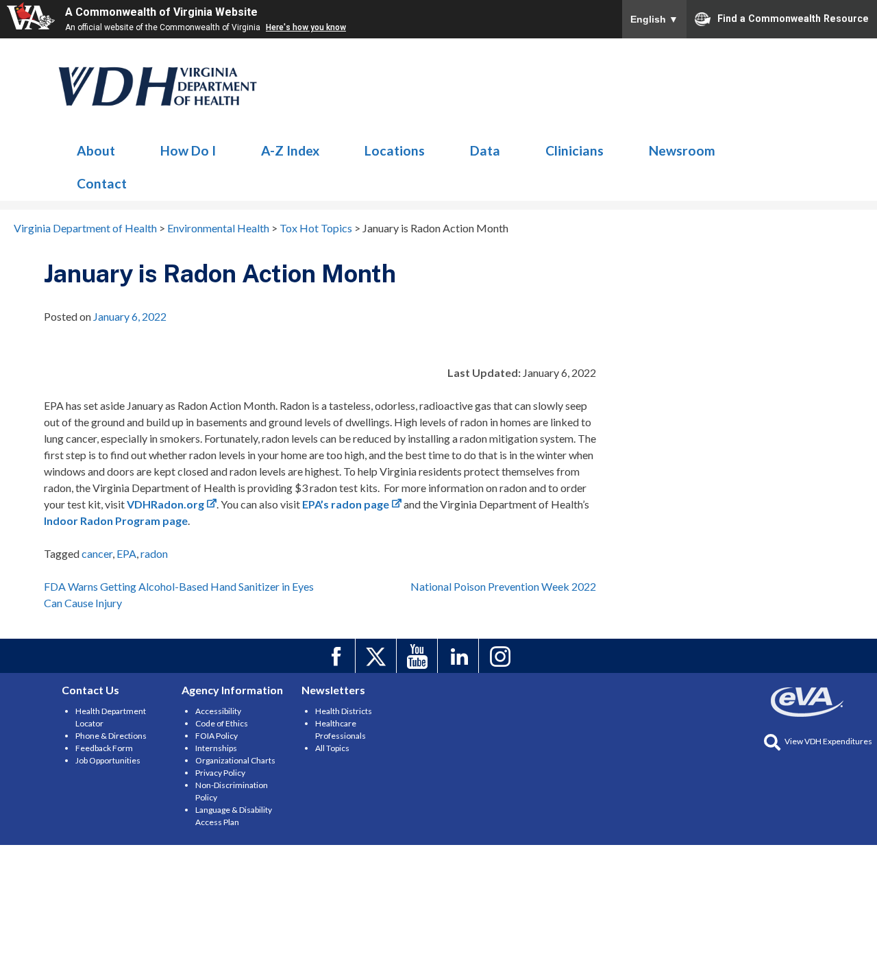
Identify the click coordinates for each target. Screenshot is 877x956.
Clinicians (574, 150)
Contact (102, 183)
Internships (216, 748)
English (654, 19)
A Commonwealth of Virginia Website (161, 12)
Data (485, 150)
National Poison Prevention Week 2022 (503, 586)
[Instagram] (501, 656)
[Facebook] (337, 656)
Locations (395, 150)
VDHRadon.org (165, 504)
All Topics (332, 748)
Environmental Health (158, 86)
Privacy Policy (220, 773)
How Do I (188, 150)
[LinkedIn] (460, 656)
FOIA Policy (216, 736)
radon (154, 553)
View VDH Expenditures (828, 741)
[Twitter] (378, 656)
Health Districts (343, 711)
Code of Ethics (221, 723)
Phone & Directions (111, 736)
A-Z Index (290, 150)
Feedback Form (104, 748)
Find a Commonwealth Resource (793, 17)
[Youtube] (419, 656)
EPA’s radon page (345, 504)
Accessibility (218, 711)
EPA (126, 553)
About (96, 150)
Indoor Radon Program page (116, 520)
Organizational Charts (235, 760)
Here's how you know (306, 27)
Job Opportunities (107, 760)
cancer (97, 553)
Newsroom (682, 150)
